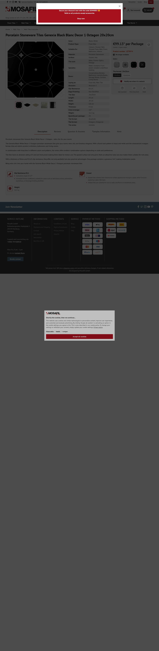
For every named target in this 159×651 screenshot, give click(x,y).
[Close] (119, 6)
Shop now (81, 18)
